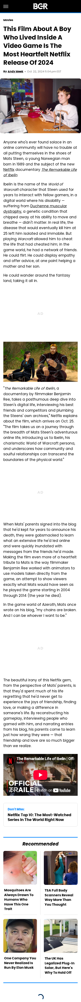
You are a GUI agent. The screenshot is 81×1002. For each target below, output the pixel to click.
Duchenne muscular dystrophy (35, 209)
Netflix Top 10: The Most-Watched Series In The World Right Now (39, 817)
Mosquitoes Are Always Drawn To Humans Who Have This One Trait (18, 899)
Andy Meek (15, 71)
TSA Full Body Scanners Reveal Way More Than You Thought (59, 897)
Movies (8, 20)
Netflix (8, 170)
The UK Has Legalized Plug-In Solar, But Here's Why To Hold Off (60, 965)
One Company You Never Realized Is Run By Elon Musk (20, 963)
